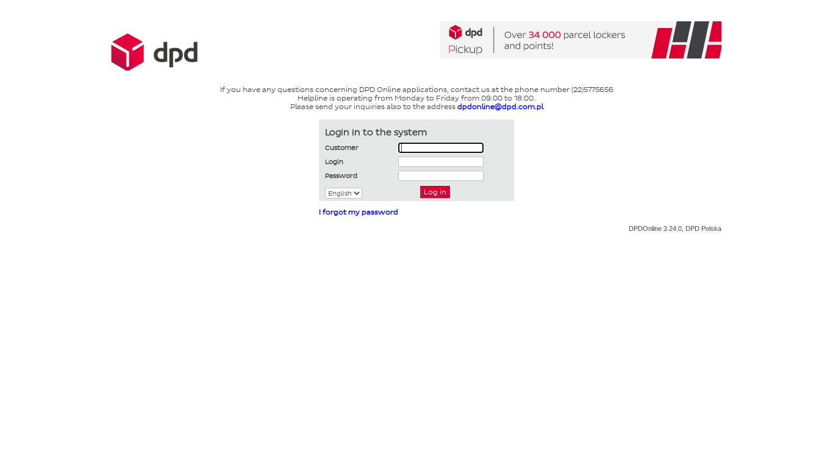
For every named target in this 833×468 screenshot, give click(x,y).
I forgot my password (358, 212)
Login (334, 161)
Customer (342, 147)
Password (341, 175)
